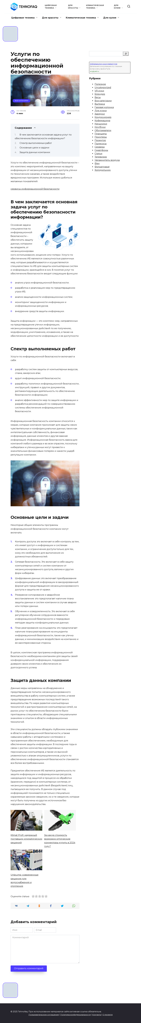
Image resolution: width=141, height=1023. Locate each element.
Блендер (100, 94)
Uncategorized (103, 87)
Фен (97, 163)
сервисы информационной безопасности (35, 189)
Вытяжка (100, 104)
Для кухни (109, 17)
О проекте (108, 1015)
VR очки (99, 90)
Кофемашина (102, 120)
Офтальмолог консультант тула (103, 64)
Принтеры (101, 137)
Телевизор (101, 157)
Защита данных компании (35, 152)
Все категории (21, 101)
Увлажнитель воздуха (107, 160)
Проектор (100, 140)
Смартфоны (101, 150)
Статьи (98, 153)
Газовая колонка (104, 107)
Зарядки (100, 114)
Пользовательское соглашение (44, 1015)
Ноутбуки (100, 127)
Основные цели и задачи (34, 147)
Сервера (100, 147)
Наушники (101, 124)
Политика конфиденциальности (75, 1015)
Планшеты (101, 133)
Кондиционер (103, 117)
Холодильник (103, 170)
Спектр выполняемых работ (36, 143)
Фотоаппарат (102, 166)
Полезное (100, 84)
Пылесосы (101, 143)
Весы (98, 97)
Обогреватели (103, 130)
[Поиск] (125, 54)
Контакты (96, 1015)
